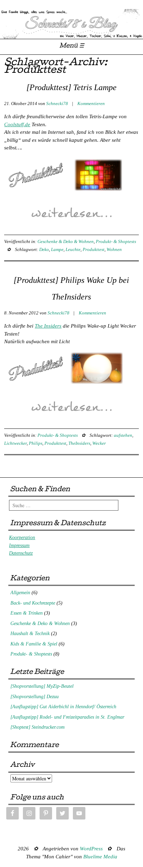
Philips (35, 443)
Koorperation (22, 537)
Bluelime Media (100, 856)
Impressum (19, 545)
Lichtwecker (15, 443)
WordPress (91, 848)
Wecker (99, 443)
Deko (44, 249)
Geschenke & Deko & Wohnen (65, 241)
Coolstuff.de (17, 124)
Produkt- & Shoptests (116, 241)
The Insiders (48, 326)
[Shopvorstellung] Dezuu (34, 696)
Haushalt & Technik (30, 633)
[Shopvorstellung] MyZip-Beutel (42, 686)
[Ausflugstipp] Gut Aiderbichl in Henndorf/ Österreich (63, 706)
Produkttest (93, 249)
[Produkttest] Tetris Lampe (71, 87)
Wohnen (114, 249)
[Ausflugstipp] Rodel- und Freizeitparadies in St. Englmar (67, 717)
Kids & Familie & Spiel (33, 644)
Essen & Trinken (26, 613)
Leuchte (73, 249)
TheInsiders (79, 443)
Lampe (57, 249)
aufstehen (123, 435)
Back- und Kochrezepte (32, 603)
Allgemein (20, 592)
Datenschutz (21, 553)
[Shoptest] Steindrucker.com (37, 727)
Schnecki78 (57, 103)
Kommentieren (91, 103)
